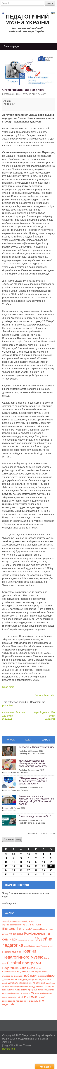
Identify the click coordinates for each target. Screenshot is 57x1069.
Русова (38, 968)
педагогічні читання (10, 993)
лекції (4, 983)
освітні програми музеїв (33, 990)
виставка (42, 976)
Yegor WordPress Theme (17, 1045)
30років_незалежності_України (15, 925)
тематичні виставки (43, 993)
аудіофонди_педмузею (13, 976)
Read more (8, 687)
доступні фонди (30, 979)
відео (50, 975)
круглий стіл (45, 979)
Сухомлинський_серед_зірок (32, 971)
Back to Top (8, 1048)
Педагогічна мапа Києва (18, 968)
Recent (28, 740)
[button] (8, 839)
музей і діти (43, 986)
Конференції (16, 933)
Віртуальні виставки (17, 928)
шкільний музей (14, 997)
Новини (16, 951)
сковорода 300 (27, 993)
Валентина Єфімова (36, 94)
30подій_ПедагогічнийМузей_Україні (18, 921)
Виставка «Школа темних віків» (37, 747)
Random (45, 740)
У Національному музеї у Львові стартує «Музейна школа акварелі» (33, 781)
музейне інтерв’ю (14, 986)
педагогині (49, 990)
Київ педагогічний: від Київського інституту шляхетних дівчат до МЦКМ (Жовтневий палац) (36, 800)
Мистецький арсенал (26, 940)
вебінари (31, 975)
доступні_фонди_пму (12, 980)
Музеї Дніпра (29, 946)
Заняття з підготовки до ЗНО (35, 816)
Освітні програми (24, 963)
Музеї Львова (41, 946)
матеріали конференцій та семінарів (26, 983)
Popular (11, 740)
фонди (4, 997)
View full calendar (45, 695)
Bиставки (35, 924)
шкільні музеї (29, 996)
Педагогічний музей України (27, 20)
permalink (7, 705)
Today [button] (18, 839)
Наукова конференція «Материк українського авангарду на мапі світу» (33, 763)
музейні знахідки (29, 986)
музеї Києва (14, 990)
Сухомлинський (10, 972)
